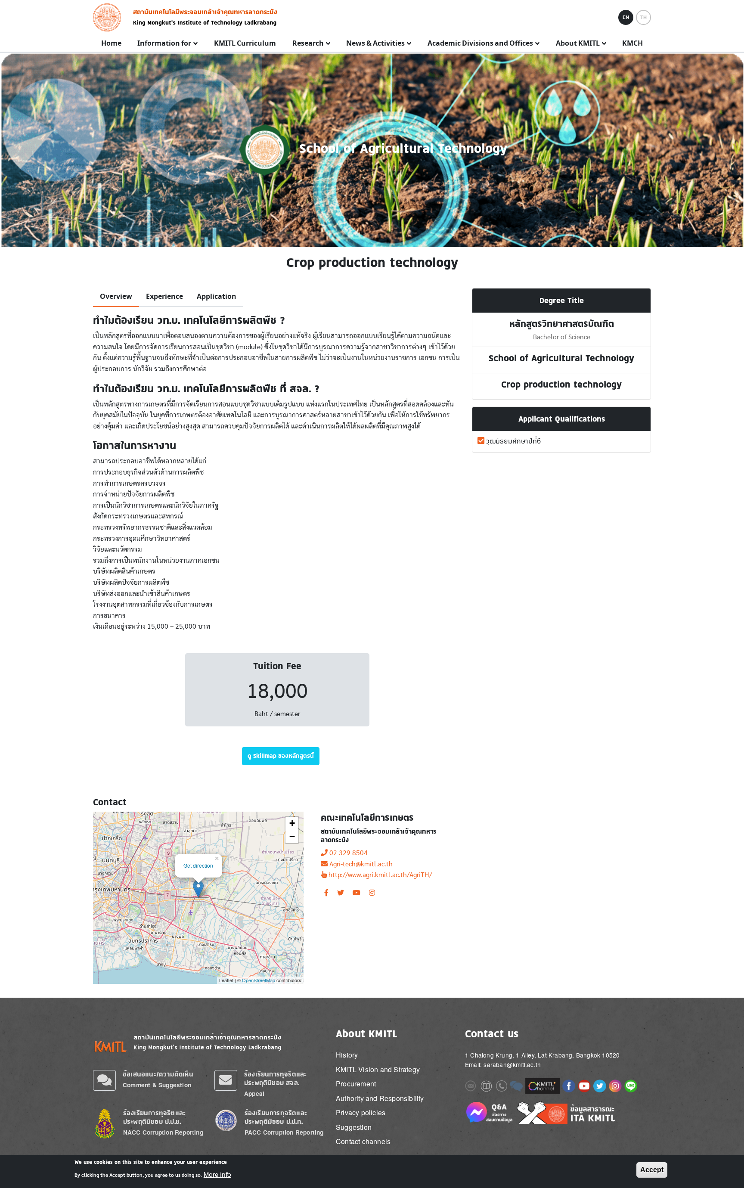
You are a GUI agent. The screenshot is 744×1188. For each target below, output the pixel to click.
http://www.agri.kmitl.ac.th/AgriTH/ (380, 875)
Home (111, 43)
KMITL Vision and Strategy (378, 1069)
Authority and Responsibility (380, 1098)
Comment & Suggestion (157, 1085)
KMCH (632, 43)
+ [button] (292, 823)
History (347, 1055)
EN (626, 17)
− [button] (292, 836)
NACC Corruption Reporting (163, 1132)
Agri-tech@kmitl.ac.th (361, 864)
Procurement (356, 1084)
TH (643, 17)
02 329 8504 (348, 853)
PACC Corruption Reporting (284, 1132)
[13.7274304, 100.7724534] (198, 889)
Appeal (254, 1093)
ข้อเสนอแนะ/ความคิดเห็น (158, 1074)
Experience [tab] (164, 297)
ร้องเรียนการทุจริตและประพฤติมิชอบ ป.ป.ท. (276, 1117)
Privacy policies (360, 1112)
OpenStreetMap (258, 980)
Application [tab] (216, 297)
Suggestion (354, 1127)
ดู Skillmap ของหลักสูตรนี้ (281, 756)
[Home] (109, 17)
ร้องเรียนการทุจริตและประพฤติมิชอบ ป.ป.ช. (154, 1117)
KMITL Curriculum (245, 43)
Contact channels (363, 1141)
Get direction (198, 865)
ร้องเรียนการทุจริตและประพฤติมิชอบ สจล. (275, 1078)
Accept (651, 1169)
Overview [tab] (116, 297)
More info (217, 1174)
